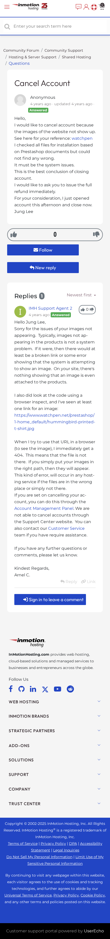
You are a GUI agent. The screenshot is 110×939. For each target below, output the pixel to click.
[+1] (13, 234)
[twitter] (46, 689)
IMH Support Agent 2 (50, 308)
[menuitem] (78, 7)
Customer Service (66, 528)
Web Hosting (24, 701)
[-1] (96, 234)
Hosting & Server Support (33, 57)
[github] (22, 689)
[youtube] (58, 689)
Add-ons (19, 745)
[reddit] (70, 689)
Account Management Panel (43, 508)
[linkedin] (34, 689)
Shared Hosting (76, 57)
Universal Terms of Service (28, 895)
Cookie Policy (93, 895)
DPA (73, 843)
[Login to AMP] (85, 7)
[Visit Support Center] (93, 7)
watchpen (82, 138)
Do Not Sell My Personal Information (39, 857)
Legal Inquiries (66, 850)
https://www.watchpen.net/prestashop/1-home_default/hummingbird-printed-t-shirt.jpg (54, 422)
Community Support (64, 50)
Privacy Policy (53, 843)
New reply (45, 268)
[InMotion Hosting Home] (35, 7)
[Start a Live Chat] (78, 7)
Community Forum (21, 50)
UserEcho (94, 931)
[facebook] (12, 689)
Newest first (80, 295)
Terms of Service (23, 843)
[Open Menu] (8, 7)
